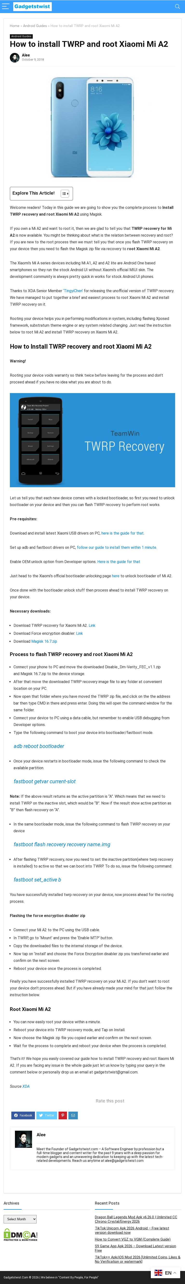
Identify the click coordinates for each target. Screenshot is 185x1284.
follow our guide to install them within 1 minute (116, 547)
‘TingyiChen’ (73, 291)
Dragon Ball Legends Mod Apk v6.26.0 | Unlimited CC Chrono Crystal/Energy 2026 (136, 1219)
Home (15, 26)
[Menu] (6, 6)
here (115, 576)
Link (92, 625)
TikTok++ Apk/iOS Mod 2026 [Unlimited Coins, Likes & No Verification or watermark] (137, 1259)
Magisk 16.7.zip (44, 641)
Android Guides (35, 26)
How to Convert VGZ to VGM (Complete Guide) (133, 1239)
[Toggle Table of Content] (62, 194)
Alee (26, 55)
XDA (26, 1086)
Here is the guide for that (118, 561)
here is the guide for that (122, 533)
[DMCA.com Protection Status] (21, 1230)
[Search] (177, 6)
